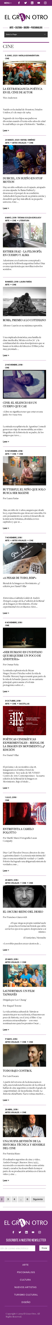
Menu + (7, 3)
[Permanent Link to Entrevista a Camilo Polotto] (24, 814)
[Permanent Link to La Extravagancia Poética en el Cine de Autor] (24, 73)
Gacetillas (24, 704)
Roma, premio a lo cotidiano (24, 320)
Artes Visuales (19, 143)
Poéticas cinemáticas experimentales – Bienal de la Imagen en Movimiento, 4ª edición (24, 744)
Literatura (24, 220)
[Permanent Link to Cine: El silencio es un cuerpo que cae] (24, 384)
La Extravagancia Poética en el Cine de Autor (22, 90)
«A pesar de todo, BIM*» (19, 578)
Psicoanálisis (26, 1272)
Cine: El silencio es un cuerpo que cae (20, 404)
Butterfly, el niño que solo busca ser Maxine (24, 491)
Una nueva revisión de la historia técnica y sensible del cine (24, 1144)
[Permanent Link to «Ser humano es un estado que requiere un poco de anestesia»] (24, 638)
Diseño (26, 1302)
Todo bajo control (17, 1070)
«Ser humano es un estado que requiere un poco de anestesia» (22, 655)
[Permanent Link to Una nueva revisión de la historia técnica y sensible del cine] (24, 1126)
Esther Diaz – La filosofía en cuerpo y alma (22, 253)
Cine (7, 58)
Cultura (25, 1279)
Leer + (6, 130)
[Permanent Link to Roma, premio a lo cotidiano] (24, 301)
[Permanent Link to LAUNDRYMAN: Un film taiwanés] (24, 975)
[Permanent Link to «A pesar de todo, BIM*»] (24, 558)
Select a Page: (11, 34)
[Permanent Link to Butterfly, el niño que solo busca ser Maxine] (24, 470)
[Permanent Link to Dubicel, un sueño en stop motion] (24, 159)
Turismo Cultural (26, 1294)
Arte (7, 143)
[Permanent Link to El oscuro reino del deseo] (24, 896)
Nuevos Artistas (25, 1287)
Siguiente (38, 1199)
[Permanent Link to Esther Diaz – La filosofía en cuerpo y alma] (24, 235)
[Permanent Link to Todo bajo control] (24, 1055)
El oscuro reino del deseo (23, 911)
